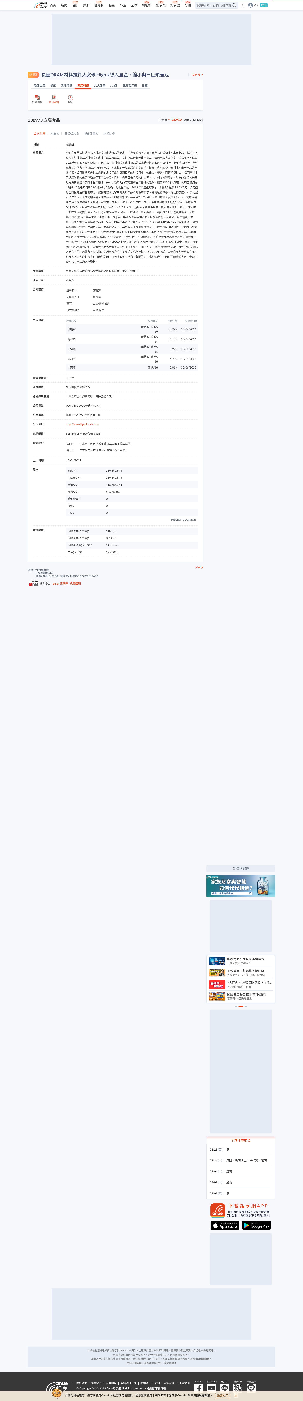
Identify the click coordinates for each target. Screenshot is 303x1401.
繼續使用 (222, 1395)
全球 (134, 5)
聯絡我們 (145, 1383)
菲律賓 (253, 1160)
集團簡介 (96, 1383)
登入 (256, 5)
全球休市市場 (241, 1140)
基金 (112, 5)
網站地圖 (169, 1383)
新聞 (64, 5)
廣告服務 (111, 1383)
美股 (86, 5)
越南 (264, 1160)
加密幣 (146, 5)
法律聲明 (184, 1383)
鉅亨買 (161, 5)
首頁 (53, 5)
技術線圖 (242, 868)
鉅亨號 (175, 5)
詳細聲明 (205, 1358)
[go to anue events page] (243, 5)
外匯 (123, 5)
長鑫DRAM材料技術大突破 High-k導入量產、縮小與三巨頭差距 (105, 74)
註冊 (263, 5)
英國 (229, 1160)
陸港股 (99, 5)
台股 (75, 5)
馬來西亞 (241, 1160)
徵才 (157, 1383)
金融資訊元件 (128, 1383)
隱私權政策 (203, 1395)
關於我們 (81, 1383)
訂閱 (188, 5)
